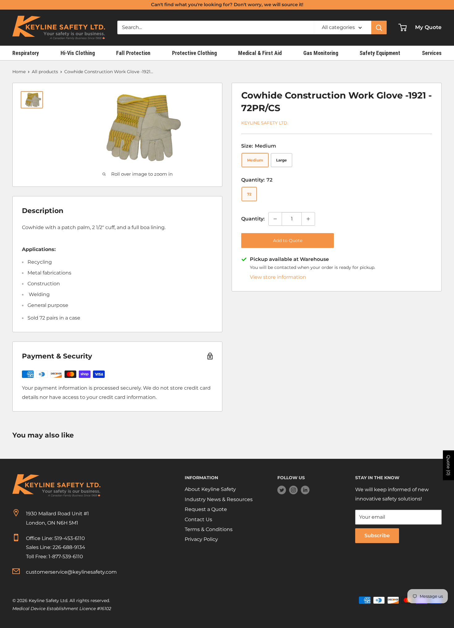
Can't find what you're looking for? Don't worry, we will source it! (227, 4)
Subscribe (377, 535)
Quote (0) (448, 465)
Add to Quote (287, 240)
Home (19, 71)
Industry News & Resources (219, 499)
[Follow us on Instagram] (293, 489)
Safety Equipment (379, 53)
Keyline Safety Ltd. (264, 123)
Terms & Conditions (209, 529)
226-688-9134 (69, 547)
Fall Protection (133, 53)
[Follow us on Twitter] (281, 489)
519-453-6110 (69, 538)
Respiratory (25, 53)
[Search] (379, 27)
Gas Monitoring (320, 53)
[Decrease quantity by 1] (275, 218)
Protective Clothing (194, 53)
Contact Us (198, 519)
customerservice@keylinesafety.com (71, 572)
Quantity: (253, 219)
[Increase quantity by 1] (308, 218)
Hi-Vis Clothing (78, 53)
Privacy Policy (201, 539)
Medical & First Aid (260, 53)
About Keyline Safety (210, 489)
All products (45, 71)
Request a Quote (206, 509)
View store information (278, 277)
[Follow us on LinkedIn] (305, 489)
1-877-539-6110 (65, 556)
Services (432, 53)
